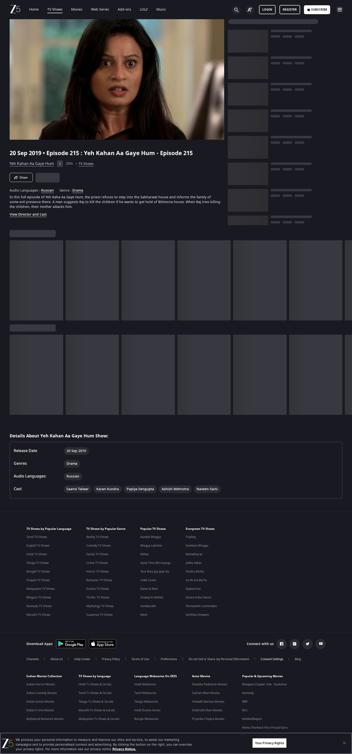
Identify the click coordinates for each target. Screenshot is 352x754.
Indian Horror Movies (40, 684)
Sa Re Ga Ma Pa (196, 580)
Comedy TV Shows (98, 545)
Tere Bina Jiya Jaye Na (154, 571)
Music (161, 9)
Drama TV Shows (97, 589)
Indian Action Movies (40, 702)
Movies (76, 9)
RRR (244, 702)
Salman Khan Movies (206, 693)
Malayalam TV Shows (40, 589)
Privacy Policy (111, 659)
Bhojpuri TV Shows (38, 597)
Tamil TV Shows (36, 537)
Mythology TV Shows (100, 606)
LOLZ (144, 9)
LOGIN (267, 9)
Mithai (144, 554)
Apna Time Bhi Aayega (155, 563)
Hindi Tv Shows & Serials (95, 684)
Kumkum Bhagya (197, 545)
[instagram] (295, 644)
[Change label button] (250, 10)
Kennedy (248, 693)
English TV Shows (37, 545)
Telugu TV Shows (37, 563)
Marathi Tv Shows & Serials (97, 710)
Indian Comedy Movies (41, 693)
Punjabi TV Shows (38, 580)
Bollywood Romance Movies (45, 719)
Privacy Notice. (124, 749)
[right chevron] (347, 280)
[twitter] (308, 644)
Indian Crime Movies (40, 710)
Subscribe (319, 9)
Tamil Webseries (145, 693)
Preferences (169, 659)
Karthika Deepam (197, 615)
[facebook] (282, 644)
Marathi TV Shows (38, 615)
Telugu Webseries (146, 702)
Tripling (191, 537)
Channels (32, 659)
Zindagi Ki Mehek (151, 597)
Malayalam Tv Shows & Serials (99, 719)
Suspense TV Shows (99, 615)
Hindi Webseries (145, 684)
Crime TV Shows (97, 563)
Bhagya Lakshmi (151, 545)
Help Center (82, 659)
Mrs (244, 710)
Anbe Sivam (148, 580)
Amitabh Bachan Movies (208, 702)
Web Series (100, 9)
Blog (298, 659)
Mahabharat (194, 554)
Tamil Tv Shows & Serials (95, 693)
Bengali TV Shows (38, 571)
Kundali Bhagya (150, 537)
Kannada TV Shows (39, 606)
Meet (143, 615)
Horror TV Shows (97, 571)
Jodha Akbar (194, 563)
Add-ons (124, 9)
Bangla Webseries (146, 719)
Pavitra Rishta (195, 571)
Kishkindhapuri (252, 719)
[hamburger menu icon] (340, 9)
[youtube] (320, 644)
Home (34, 9)
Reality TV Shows (97, 537)
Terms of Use (140, 659)
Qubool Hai (193, 589)
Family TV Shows (97, 554)
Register (290, 9)
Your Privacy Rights (269, 743)
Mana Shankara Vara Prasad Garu (265, 727)
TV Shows (54, 9)
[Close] (344, 743)
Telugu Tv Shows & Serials (96, 702)
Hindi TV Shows (36, 554)
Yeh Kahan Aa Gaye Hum (32, 164)
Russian (47, 190)
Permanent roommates (201, 606)
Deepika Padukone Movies (209, 684)
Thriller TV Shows (97, 597)
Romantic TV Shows (99, 580)
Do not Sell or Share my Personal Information (219, 659)
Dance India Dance (198, 597)
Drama (77, 190)
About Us (56, 659)
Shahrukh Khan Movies (207, 710)
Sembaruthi (148, 606)
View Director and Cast (28, 214)
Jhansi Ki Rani (149, 589)
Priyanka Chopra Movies (208, 719)
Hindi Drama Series (147, 710)
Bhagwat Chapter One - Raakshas (264, 684)
